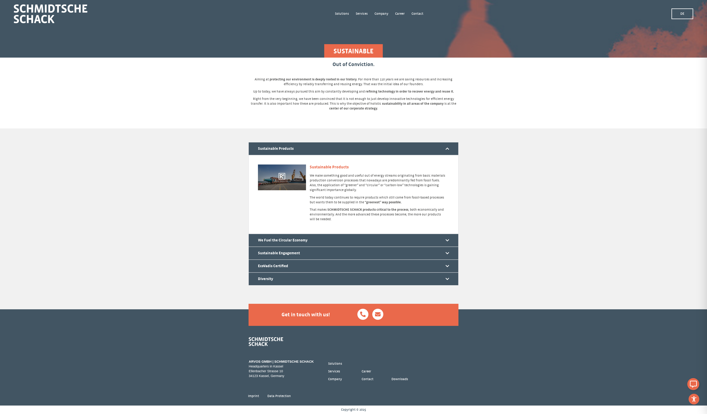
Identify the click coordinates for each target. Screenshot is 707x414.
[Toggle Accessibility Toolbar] (694, 399)
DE (682, 13)
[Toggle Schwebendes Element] (693, 384)
